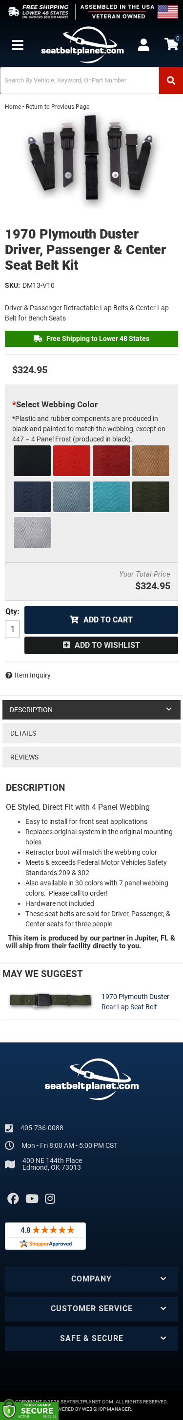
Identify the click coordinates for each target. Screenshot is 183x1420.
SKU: (12, 285)
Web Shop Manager (106, 1409)
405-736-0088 (41, 1128)
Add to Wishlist (107, 645)
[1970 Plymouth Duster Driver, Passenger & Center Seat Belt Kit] (91, 160)
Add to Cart (108, 619)
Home (13, 106)
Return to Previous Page (57, 106)
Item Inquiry (33, 675)
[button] (91, 80)
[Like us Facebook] (13, 1199)
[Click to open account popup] (144, 44)
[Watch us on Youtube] (32, 1199)
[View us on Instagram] (50, 1199)
